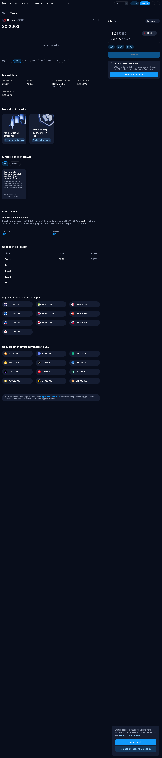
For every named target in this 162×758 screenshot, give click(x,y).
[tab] (5, 163)
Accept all (135, 742)
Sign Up (144, 3)
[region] (135, 741)
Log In (134, 3)
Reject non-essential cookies (136, 749)
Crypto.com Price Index (50, 397)
